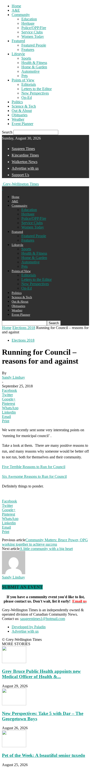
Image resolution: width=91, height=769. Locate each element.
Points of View (23, 80)
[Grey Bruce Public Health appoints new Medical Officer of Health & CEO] (14, 662)
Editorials (28, 84)
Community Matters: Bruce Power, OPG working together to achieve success (45, 542)
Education (29, 19)
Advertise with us (25, 168)
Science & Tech (24, 106)
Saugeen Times (23, 149)
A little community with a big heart (46, 549)
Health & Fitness (34, 63)
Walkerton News (24, 162)
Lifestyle (18, 54)
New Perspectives (35, 93)
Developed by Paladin (29, 627)
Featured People (33, 45)
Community (21, 15)
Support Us (20, 175)
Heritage (27, 23)
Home (16, 6)
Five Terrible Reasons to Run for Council (33, 467)
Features (27, 49)
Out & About (22, 111)
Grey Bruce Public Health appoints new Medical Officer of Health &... (41, 674)
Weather (18, 119)
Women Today (32, 36)
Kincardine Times (25, 155)
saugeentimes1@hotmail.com (42, 619)
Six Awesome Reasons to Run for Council (34, 476)
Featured (18, 41)
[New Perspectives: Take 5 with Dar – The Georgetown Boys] (14, 704)
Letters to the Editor (36, 89)
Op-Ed (26, 97)
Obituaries (19, 115)
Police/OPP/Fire (33, 28)
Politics (17, 102)
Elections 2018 (23, 328)
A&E (16, 10)
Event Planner (22, 124)
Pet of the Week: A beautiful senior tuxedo (43, 755)
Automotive (30, 71)
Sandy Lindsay (13, 377)
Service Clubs (32, 32)
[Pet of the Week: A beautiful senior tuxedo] (14, 746)
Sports (26, 58)
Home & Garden (34, 67)
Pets (24, 76)
